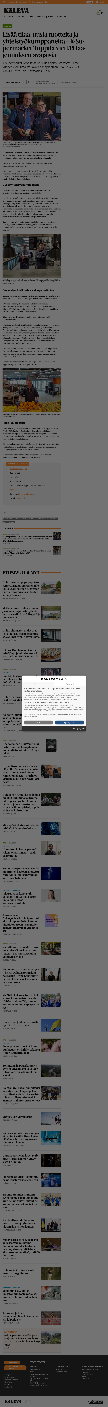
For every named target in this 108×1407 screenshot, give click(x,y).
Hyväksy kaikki (69, 722)
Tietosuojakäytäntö (78, 729)
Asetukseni (70, 684)
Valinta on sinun (38, 684)
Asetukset (38, 722)
